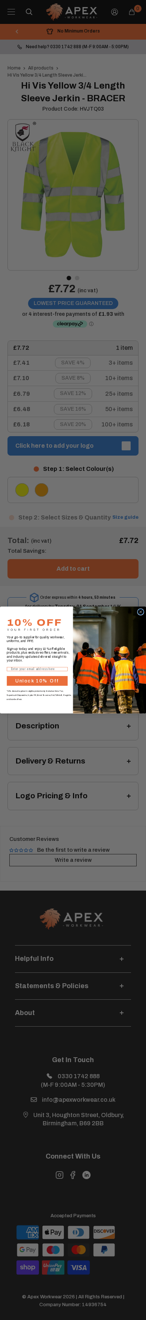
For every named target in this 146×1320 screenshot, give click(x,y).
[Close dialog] (141, 612)
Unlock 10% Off (37, 681)
